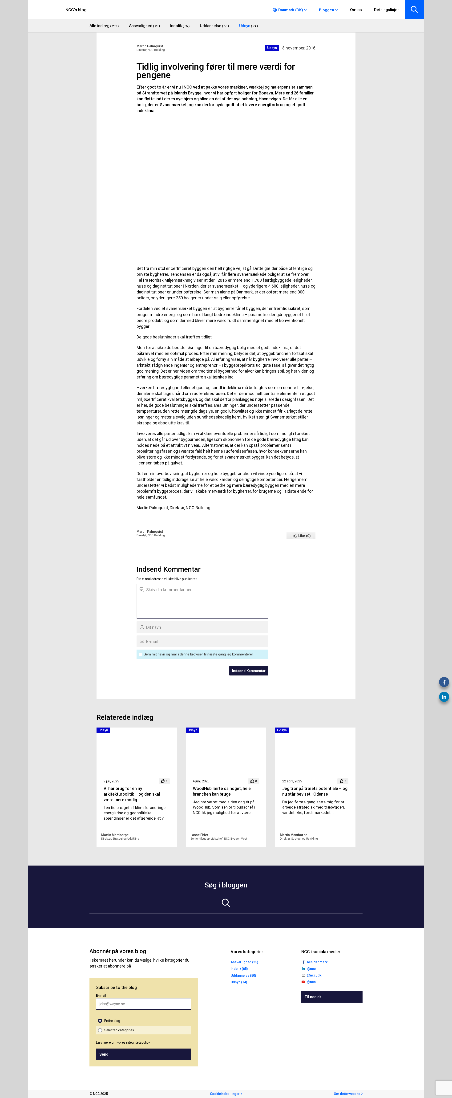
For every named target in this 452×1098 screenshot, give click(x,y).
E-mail (101, 995)
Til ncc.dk (313, 997)
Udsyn (272, 48)
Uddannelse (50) (243, 975)
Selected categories (119, 1030)
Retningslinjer (386, 9)
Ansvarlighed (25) (244, 962)
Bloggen (326, 10)
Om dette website (347, 1094)
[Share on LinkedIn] (444, 697)
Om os (356, 9)
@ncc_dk (314, 975)
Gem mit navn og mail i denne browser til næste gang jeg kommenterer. (199, 654)
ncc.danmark (317, 962)
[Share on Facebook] (444, 682)
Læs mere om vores (123, 1042)
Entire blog (112, 1021)
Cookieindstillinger (225, 1094)
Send (103, 1054)
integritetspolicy (138, 1042)
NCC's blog (75, 9)
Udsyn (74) (239, 982)
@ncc (311, 969)
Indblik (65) (239, 969)
